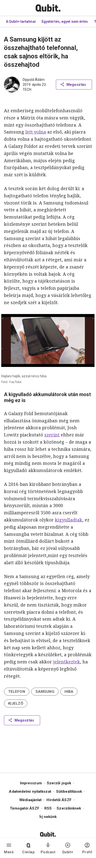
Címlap (28, 852)
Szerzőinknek (69, 808)
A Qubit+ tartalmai (21, 21)
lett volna (35, 132)
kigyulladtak (68, 520)
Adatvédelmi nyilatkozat (30, 791)
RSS (48, 808)
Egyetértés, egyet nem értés (65, 21)
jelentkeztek (66, 662)
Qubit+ (67, 852)
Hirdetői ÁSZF (59, 800)
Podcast (48, 852)
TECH (27, 89)
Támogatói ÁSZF (24, 808)
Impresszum (31, 783)
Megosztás (76, 84)
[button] (16, 692)
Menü (9, 852)
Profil (87, 852)
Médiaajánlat (30, 800)
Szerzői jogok (59, 783)
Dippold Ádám (34, 80)
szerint (52, 435)
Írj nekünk (48, 816)
